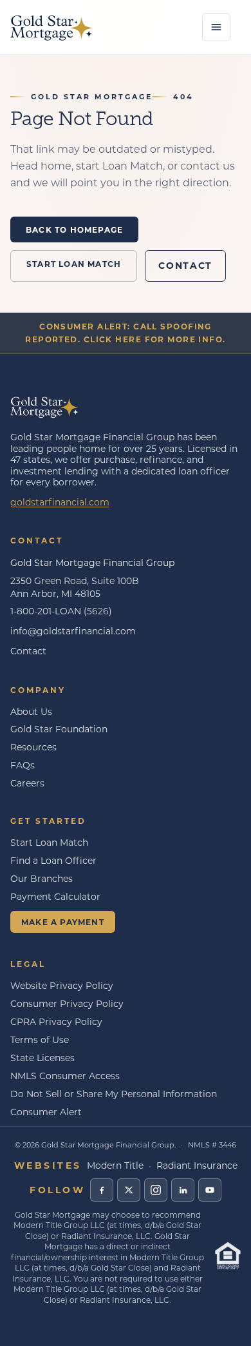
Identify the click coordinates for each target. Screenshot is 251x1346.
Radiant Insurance (196, 1165)
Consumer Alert (46, 1112)
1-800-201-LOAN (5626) (61, 611)
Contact (185, 265)
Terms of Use (39, 1039)
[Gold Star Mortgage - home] (51, 27)
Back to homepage (74, 229)
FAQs (22, 765)
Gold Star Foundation (58, 729)
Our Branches (41, 878)
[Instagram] (155, 1190)
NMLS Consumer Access (65, 1075)
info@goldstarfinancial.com (73, 631)
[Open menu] (216, 27)
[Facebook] (101, 1190)
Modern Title (115, 1165)
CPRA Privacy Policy (56, 1021)
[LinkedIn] (182, 1190)
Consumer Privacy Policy (67, 1003)
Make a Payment (62, 922)
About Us (31, 711)
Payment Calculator (55, 896)
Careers (27, 783)
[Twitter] (128, 1190)
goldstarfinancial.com (59, 502)
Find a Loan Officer (53, 860)
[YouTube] (209, 1190)
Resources (33, 747)
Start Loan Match (73, 263)
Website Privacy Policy (61, 985)
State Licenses (42, 1057)
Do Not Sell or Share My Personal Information (113, 1094)
